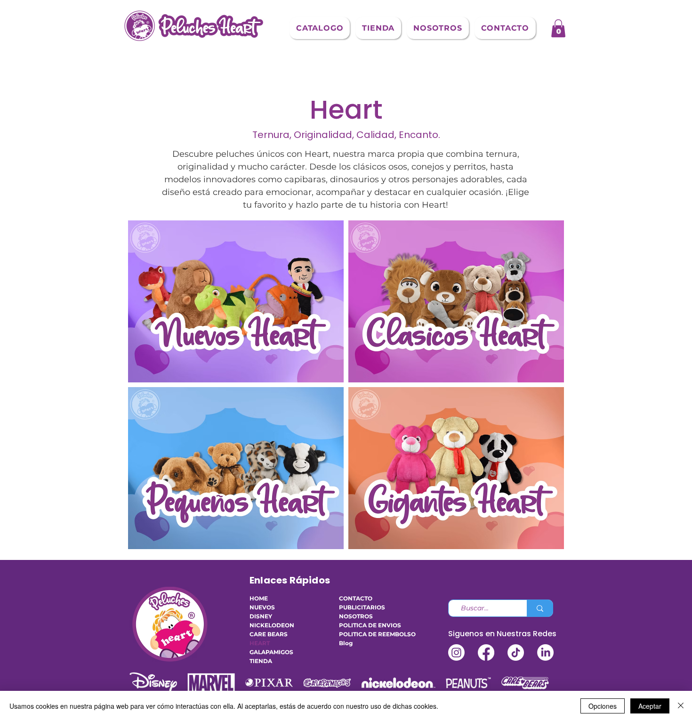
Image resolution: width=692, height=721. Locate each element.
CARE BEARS (268, 634)
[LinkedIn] (545, 652)
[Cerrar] (680, 705)
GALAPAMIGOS (271, 652)
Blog (346, 643)
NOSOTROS (356, 616)
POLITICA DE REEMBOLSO (367, 634)
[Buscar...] (540, 608)
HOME (258, 598)
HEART (259, 643)
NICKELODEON (271, 625)
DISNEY (260, 616)
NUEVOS (262, 607)
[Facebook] (486, 652)
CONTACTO (355, 598)
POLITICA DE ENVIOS (367, 625)
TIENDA (260, 660)
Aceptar (649, 706)
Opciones (602, 706)
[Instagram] (456, 652)
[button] (320, 28)
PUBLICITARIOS (362, 607)
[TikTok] (515, 652)
